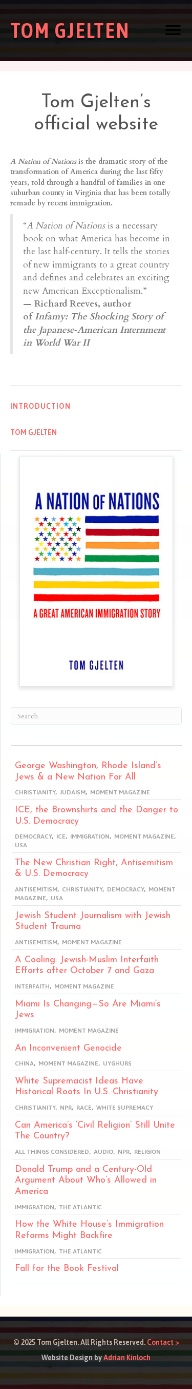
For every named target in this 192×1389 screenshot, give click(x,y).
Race (84, 1107)
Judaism (73, 792)
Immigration (90, 836)
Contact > (163, 1342)
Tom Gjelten (33, 432)
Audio (103, 1151)
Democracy (33, 836)
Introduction (40, 406)
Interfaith (32, 986)
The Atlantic (80, 1207)
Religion (147, 1151)
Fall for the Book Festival (67, 1268)
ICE (61, 836)
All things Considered (52, 1151)
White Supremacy (124, 1107)
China (24, 1063)
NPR (66, 1107)
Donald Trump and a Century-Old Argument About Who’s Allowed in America (86, 1180)
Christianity (35, 792)
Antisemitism (36, 889)
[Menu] (173, 30)
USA (21, 845)
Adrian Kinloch (127, 1358)
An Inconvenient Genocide (68, 1048)
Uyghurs (117, 1063)
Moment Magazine (120, 792)
